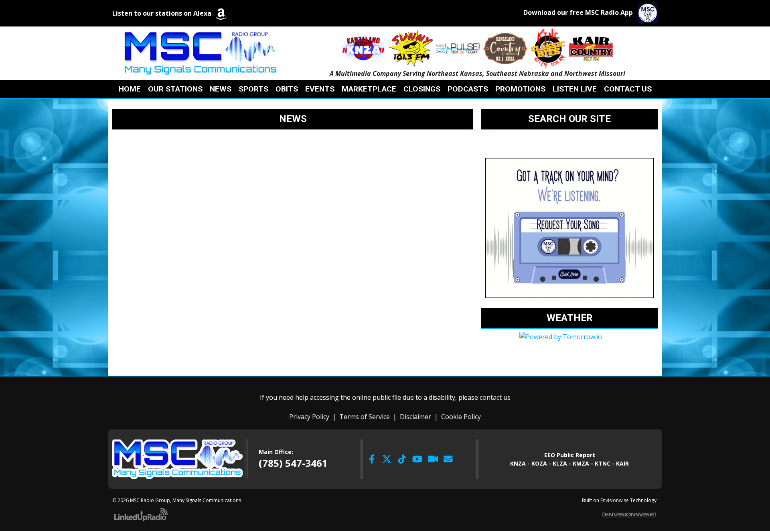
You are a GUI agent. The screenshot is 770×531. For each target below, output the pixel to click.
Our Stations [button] (175, 89)
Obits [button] (287, 89)
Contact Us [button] (628, 89)
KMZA (581, 463)
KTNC (602, 463)
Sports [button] (253, 89)
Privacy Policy (309, 416)
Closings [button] (421, 89)
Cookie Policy (461, 416)
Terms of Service (364, 416)
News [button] (220, 89)
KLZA (560, 463)
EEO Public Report (569, 455)
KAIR (622, 463)
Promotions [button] (520, 89)
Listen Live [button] (575, 89)
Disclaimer (415, 416)
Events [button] (319, 89)
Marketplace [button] (369, 89)
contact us (495, 397)
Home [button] (130, 89)
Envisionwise (614, 500)
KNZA (518, 463)
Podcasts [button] (468, 89)
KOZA (539, 463)
